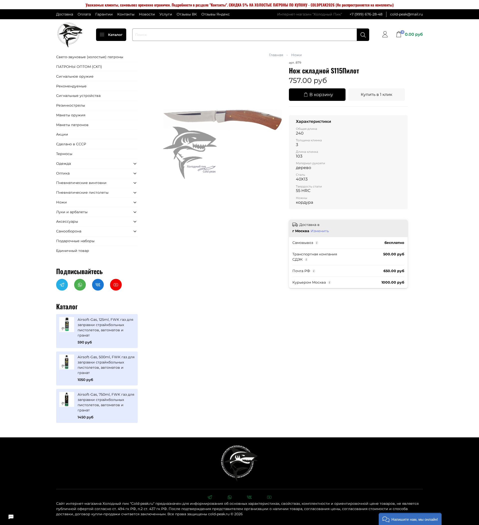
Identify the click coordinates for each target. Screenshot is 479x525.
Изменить (320, 231)
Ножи (296, 55)
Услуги (165, 14)
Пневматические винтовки (81, 182)
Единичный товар (72, 250)
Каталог (115, 34)
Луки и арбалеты (72, 212)
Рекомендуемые (71, 86)
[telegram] (210, 498)
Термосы (64, 154)
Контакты (125, 14)
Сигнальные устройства (78, 95)
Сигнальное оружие (75, 76)
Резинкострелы (70, 105)
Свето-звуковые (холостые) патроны (89, 57)
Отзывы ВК (187, 14)
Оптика (63, 173)
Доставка (64, 14)
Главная (276, 55)
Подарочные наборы (75, 241)
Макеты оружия (70, 115)
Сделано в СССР (71, 144)
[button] (410, 519)
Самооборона (68, 231)
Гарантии (104, 14)
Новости (147, 14)
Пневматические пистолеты (82, 192)
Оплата (84, 14)
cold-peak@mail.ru (406, 14)
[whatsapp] (230, 498)
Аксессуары (67, 221)
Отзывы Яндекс (215, 14)
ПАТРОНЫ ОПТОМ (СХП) (79, 66)
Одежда (63, 163)
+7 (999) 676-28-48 (366, 14)
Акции (62, 134)
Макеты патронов (72, 125)
